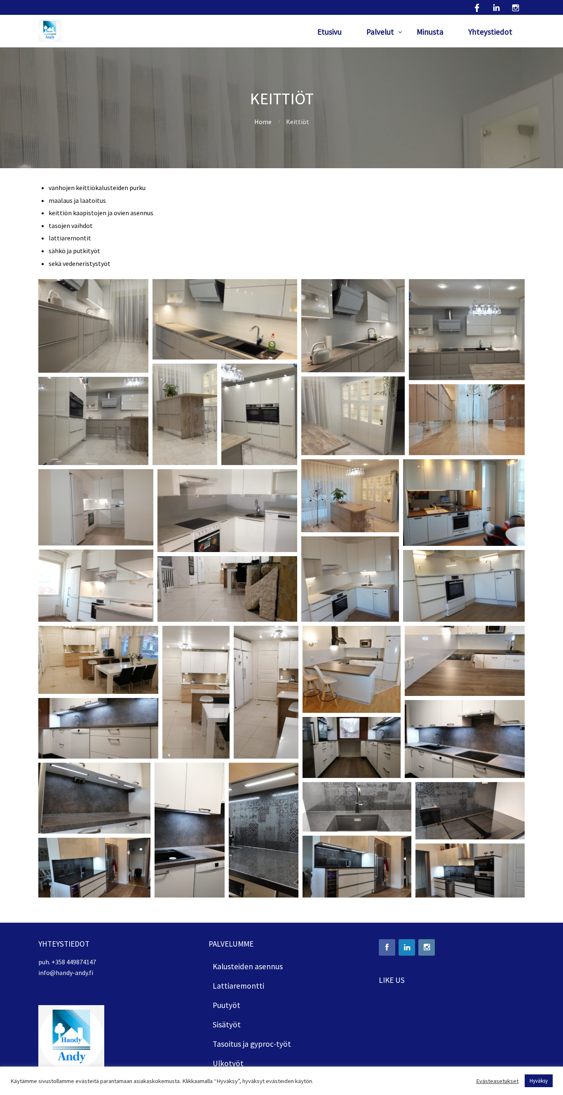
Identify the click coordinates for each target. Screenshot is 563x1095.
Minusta (430, 32)
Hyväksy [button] (539, 1080)
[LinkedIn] (407, 947)
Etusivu (329, 32)
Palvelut (380, 32)
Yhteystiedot (490, 32)
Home (263, 121)
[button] (93, 326)
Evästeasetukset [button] (497, 1081)
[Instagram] (426, 947)
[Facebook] (387, 947)
